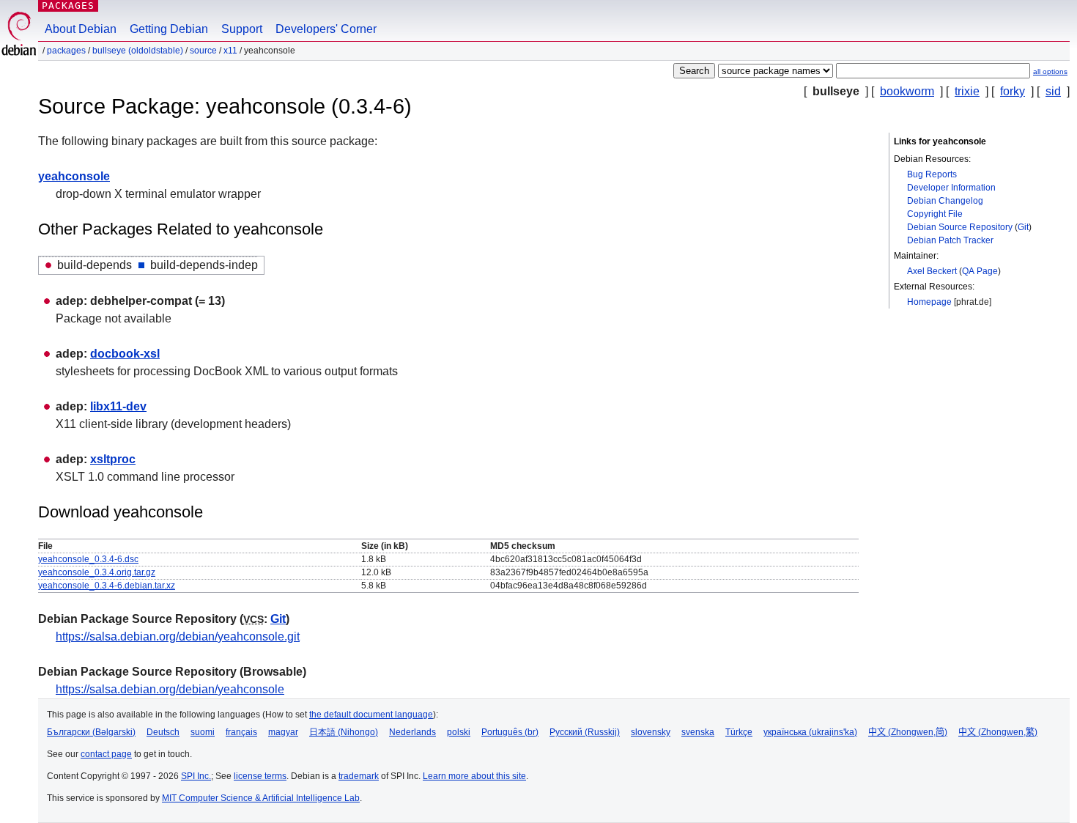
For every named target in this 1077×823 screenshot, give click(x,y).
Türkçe (738, 732)
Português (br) (509, 732)
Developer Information (951, 187)
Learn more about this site (474, 776)
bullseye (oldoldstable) (137, 50)
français (241, 732)
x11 (230, 50)
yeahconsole (74, 176)
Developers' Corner (326, 29)
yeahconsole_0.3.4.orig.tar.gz (96, 572)
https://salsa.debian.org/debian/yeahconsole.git (178, 636)
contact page (106, 754)
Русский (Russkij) (584, 732)
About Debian (80, 29)
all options (1050, 71)
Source (203, 50)
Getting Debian (169, 29)
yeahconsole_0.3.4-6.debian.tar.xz (106, 585)
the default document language (371, 714)
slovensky (650, 732)
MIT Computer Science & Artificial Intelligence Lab (261, 798)
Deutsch (163, 732)
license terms (260, 776)
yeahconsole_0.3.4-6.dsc (88, 559)
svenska (697, 732)
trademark (358, 776)
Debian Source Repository (960, 227)
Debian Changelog (945, 201)
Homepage (929, 302)
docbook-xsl (125, 353)
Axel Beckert (932, 271)
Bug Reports (932, 174)
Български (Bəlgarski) (91, 732)
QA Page (980, 271)
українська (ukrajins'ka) (810, 732)
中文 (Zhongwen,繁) (997, 732)
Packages (68, 5)
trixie (967, 91)
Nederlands (412, 732)
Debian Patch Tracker (950, 240)
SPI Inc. (196, 776)
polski (458, 732)
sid (1053, 91)
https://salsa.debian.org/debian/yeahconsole (170, 689)
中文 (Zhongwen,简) (907, 732)
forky (1012, 91)
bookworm (907, 91)
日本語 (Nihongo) (343, 732)
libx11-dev (118, 406)
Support (241, 29)
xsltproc (113, 459)
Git (1023, 227)
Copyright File (935, 214)
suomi (202, 732)
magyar (283, 732)
